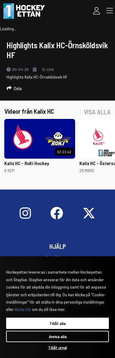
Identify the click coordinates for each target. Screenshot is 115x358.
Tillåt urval (57, 347)
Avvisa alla (58, 336)
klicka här (23, 309)
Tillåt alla (57, 323)
